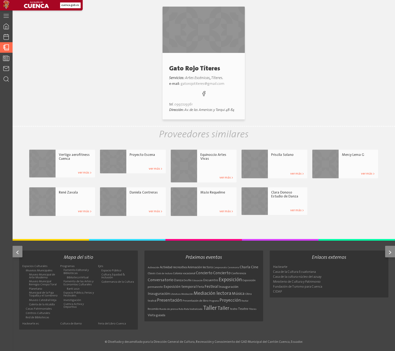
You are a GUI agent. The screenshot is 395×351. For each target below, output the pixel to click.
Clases (152, 273)
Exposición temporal (180, 287)
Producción (155, 161)
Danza (224, 170)
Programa (214, 301)
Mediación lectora (212, 293)
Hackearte (280, 267)
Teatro (275, 166)
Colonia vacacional (184, 273)
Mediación (187, 294)
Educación (197, 281)
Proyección (230, 300)
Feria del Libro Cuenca (112, 323)
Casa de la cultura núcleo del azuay (297, 277)
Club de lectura (164, 273)
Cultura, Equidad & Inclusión (113, 276)
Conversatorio (160, 280)
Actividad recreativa (173, 267)
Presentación (169, 300)
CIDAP (277, 291)
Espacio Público (111, 270)
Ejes (100, 266)
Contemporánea (209, 170)
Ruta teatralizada (193, 309)
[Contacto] (6, 68)
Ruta (181, 309)
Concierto (204, 273)
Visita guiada (156, 315)
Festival (211, 287)
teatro (233, 309)
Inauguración (228, 287)
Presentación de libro (196, 301)
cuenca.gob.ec (70, 5)
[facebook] (203, 94)
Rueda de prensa (168, 309)
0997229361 (183, 104)
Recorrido (153, 309)
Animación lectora (200, 267)
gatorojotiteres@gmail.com (202, 84)
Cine (254, 267)
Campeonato (220, 268)
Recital (245, 301)
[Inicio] (6, 26)
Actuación (276, 161)
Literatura (176, 294)
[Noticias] (6, 58)
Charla (245, 267)
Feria (200, 287)
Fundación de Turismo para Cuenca (297, 286)
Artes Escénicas (197, 78)
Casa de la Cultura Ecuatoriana (294, 272)
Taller (210, 308)
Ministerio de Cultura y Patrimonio (297, 281)
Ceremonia (233, 268)
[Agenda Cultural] (6, 37)
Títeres (216, 78)
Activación (153, 267)
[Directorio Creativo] (6, 47)
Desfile (188, 280)
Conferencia (238, 273)
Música (238, 294)
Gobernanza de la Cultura (117, 282)
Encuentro (210, 280)
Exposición (230, 280)
